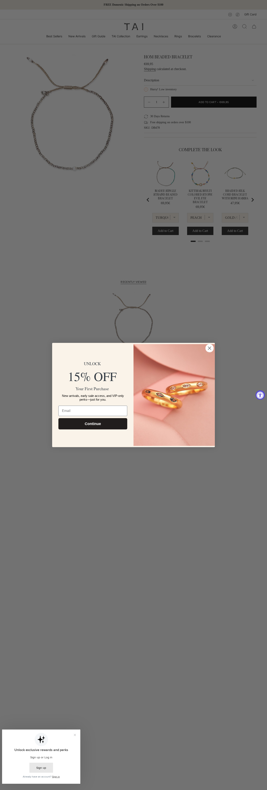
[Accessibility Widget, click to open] (260, 395)
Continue (93, 424)
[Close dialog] (209, 348)
